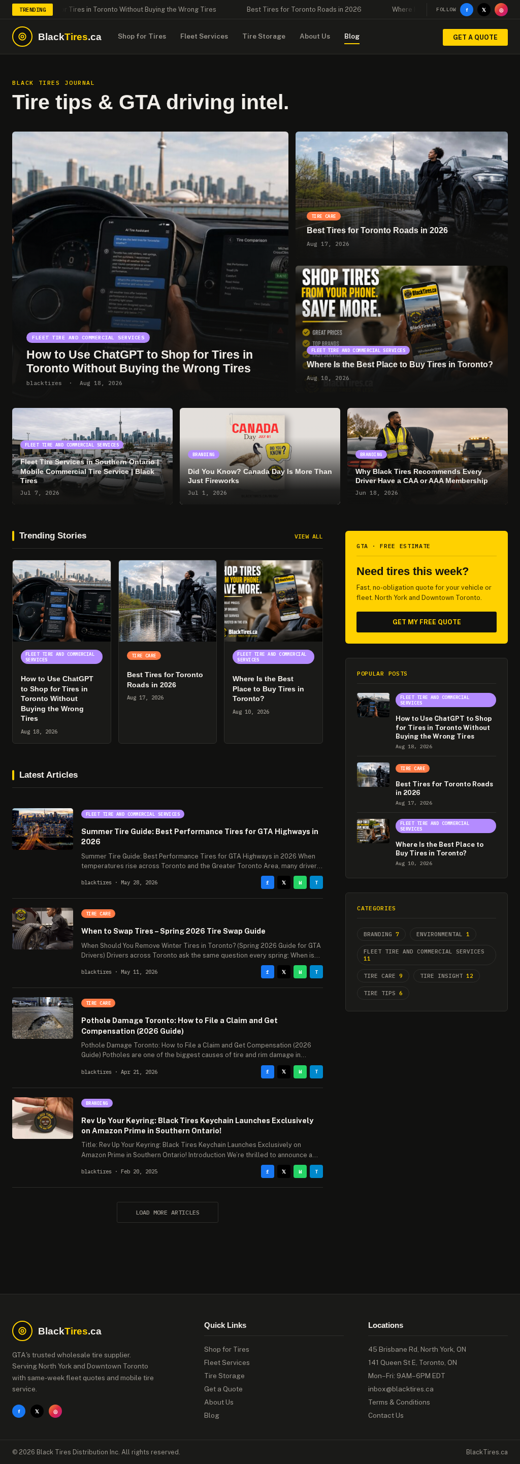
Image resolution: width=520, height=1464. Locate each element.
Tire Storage (263, 36)
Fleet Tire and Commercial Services (424, 955)
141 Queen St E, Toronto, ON (412, 1362)
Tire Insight (446, 975)
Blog (352, 36)
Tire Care (383, 975)
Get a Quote (475, 37)
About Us (315, 36)
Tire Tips (383, 993)
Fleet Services (204, 36)
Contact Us (386, 1415)
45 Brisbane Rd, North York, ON (417, 1349)
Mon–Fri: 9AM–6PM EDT (406, 1376)
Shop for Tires (142, 36)
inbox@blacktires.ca (401, 1389)
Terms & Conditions (399, 1402)
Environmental (443, 934)
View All (309, 536)
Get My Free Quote (427, 622)
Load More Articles (168, 1212)
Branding (381, 934)
